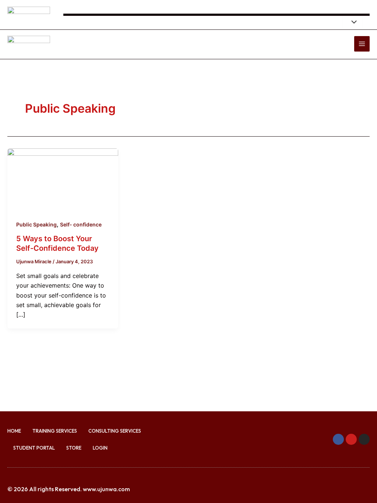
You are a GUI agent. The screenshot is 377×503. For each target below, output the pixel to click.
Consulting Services (114, 431)
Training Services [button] (54, 431)
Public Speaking (36, 224)
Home (14, 431)
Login (100, 448)
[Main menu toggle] (362, 44)
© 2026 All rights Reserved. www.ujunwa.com (68, 489)
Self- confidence (81, 224)
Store (73, 448)
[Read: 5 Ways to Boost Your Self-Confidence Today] (62, 179)
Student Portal (34, 448)
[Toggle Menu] (352, 22)
